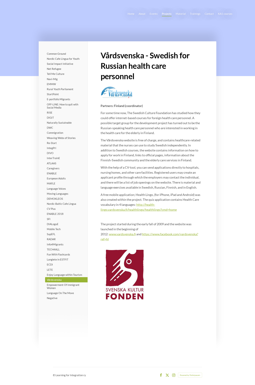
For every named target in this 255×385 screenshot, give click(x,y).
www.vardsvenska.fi (122, 234)
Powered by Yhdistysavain (190, 375)
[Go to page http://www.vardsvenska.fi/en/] (117, 92)
